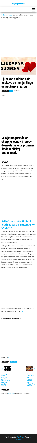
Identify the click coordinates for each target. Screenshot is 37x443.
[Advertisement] (18, 39)
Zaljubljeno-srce (18, 3)
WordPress (20, 437)
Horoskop (13, 361)
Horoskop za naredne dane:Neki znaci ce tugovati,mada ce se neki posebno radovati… (5, 380)
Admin (18, 90)
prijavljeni (11, 393)
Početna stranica (6, 15)
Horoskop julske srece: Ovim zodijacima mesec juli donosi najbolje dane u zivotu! (31, 380)
